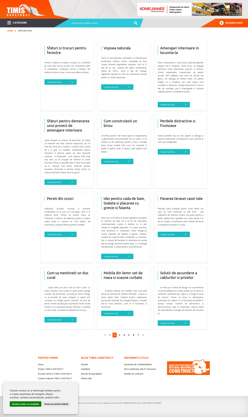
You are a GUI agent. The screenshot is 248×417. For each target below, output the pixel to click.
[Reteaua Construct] (188, 374)
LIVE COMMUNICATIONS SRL (129, 403)
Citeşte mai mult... (54, 82)
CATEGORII (20, 22)
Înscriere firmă (234, 23)
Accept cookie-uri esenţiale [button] (25, 404)
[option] (189, 9)
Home (10, 30)
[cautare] (135, 23)
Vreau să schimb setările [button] (56, 404)
